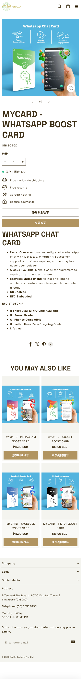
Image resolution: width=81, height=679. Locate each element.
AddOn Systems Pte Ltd (21, 657)
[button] (76, 6)
